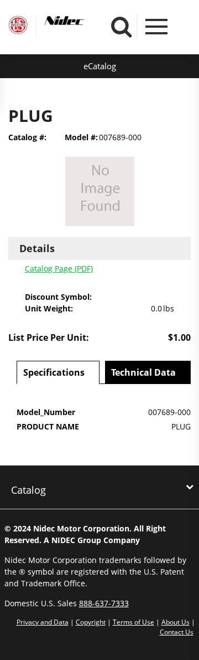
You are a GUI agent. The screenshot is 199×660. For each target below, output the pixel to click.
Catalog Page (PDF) (59, 268)
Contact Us (176, 632)
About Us (175, 622)
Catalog (28, 490)
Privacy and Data (43, 622)
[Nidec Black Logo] (85, 21)
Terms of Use (133, 622)
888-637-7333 (104, 603)
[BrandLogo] (18, 27)
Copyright (91, 622)
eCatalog (99, 65)
